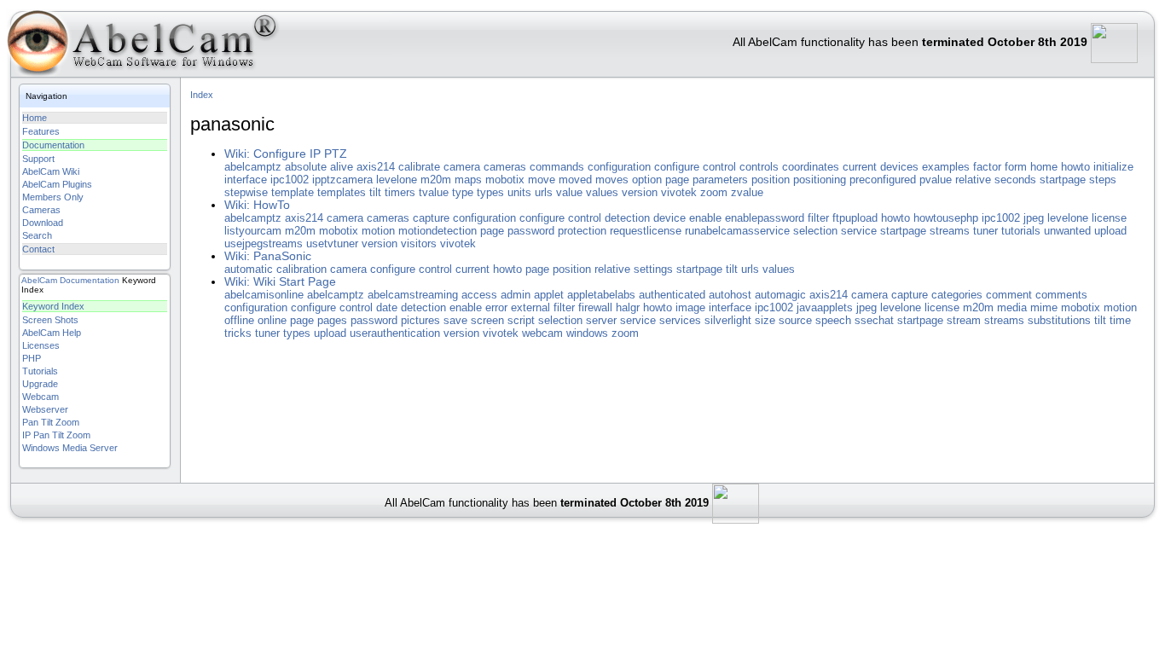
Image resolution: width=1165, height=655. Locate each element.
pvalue (935, 179)
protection (582, 230)
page (677, 179)
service (859, 230)
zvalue (747, 192)
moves (612, 179)
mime (1044, 307)
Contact (38, 249)
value (569, 192)
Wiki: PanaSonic (267, 256)
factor (987, 166)
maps (468, 179)
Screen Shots (50, 320)
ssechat (874, 320)
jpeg (1033, 218)
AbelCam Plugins (57, 184)
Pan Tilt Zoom (50, 422)
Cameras (41, 210)
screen (487, 320)
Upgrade (40, 384)
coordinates (810, 166)
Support (38, 159)
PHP (31, 358)
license (1109, 218)
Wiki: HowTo (257, 205)
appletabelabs (601, 294)
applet (549, 294)
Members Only (53, 197)
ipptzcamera (342, 179)
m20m (435, 179)
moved (575, 179)
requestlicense (645, 230)
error (496, 307)
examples (946, 166)
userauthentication (395, 333)
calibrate (419, 166)
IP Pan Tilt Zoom (56, 435)
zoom (713, 192)
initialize (1113, 166)
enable (705, 218)
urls (544, 192)
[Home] (140, 46)
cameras (505, 166)
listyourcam (252, 230)
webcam (542, 333)
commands (557, 166)
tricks (238, 333)
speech (833, 320)
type (462, 192)
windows (587, 333)
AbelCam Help (51, 333)
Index (201, 95)
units (519, 192)
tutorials (1020, 230)
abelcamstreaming (413, 294)
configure (676, 166)
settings (653, 269)
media (1012, 307)
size (765, 320)
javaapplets (825, 307)
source (795, 320)
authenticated (672, 294)
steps (1102, 179)
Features (41, 131)
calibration (301, 269)
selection (815, 230)
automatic (248, 269)
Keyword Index (53, 306)
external (530, 307)
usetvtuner (332, 243)
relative (973, 179)
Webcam (40, 396)
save (455, 320)
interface (245, 179)
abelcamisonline (264, 294)
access (479, 294)
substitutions (1059, 320)
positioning (819, 179)
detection (627, 218)
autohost (730, 294)
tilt (375, 192)
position (770, 179)
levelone (396, 179)
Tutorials (40, 371)
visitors (419, 243)
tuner (985, 230)
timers (400, 192)
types (490, 192)
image (690, 307)
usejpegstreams (263, 243)
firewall (595, 307)
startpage (1063, 179)
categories (956, 294)
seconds (1015, 179)
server (601, 320)
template (292, 192)
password (530, 230)
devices (899, 166)
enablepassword (764, 218)
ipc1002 (289, 179)
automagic (780, 294)
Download (42, 222)
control (719, 166)
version (640, 192)
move (541, 179)
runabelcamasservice (737, 230)
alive (341, 166)
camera (461, 166)
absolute (306, 166)
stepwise (246, 192)
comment (1009, 294)
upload (1110, 230)
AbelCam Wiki (50, 171)
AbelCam (39, 280)
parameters (720, 179)
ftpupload (855, 218)
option (647, 179)
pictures (420, 320)
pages (332, 320)
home (1044, 166)
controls (759, 166)
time (1120, 320)
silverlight (727, 320)
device (669, 218)
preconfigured (882, 179)
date (386, 307)
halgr (628, 307)
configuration (619, 166)
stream (964, 320)
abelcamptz (252, 166)
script (521, 320)
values (602, 192)
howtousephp (945, 218)
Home (34, 118)
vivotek (679, 192)
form (1016, 166)
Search (37, 235)
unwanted (1067, 230)
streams (950, 230)
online (272, 320)
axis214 (375, 166)
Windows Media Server (70, 448)
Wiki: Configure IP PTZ (285, 154)
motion (378, 230)
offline (239, 320)
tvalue (434, 192)
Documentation (53, 145)
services (680, 320)
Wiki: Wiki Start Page (280, 281)
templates (341, 192)
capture (431, 218)
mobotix (505, 179)
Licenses (41, 345)
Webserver (45, 409)
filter (818, 218)
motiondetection (437, 230)
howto (1075, 166)
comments (1061, 294)
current (860, 166)
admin (515, 294)
